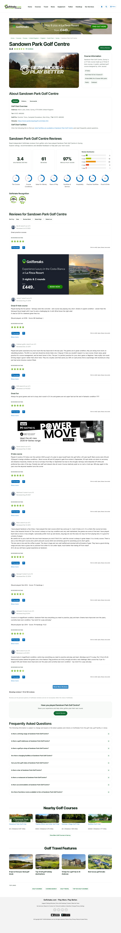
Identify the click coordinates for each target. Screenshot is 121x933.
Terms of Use (68, 919)
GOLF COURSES (37, 889)
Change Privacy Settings (78, 906)
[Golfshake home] (12, 7)
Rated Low (49, 219)
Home (30, 7)
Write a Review (105, 48)
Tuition (70, 7)
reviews (29, 49)
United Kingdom (34, 38)
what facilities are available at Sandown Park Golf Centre (54, 128)
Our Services (89, 7)
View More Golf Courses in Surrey (60, 835)
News (53, 7)
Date (17, 219)
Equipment (61, 7)
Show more (15, 337)
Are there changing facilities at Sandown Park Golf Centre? (31, 755)
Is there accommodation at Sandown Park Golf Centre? (30, 785)
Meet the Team (75, 903)
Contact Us (52, 906)
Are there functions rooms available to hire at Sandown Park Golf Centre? (36, 792)
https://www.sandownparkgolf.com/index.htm (33, 121)
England (43, 38)
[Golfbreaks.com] (60, 274)
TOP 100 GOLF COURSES (80, 889)
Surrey (57, 38)
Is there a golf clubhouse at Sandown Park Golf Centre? (30, 741)
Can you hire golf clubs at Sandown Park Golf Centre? (30, 763)
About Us (46, 906)
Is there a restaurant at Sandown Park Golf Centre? (29, 777)
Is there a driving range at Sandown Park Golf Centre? (30, 734)
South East (50, 38)
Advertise (68, 906)
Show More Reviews (60, 687)
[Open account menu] (102, 7)
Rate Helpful (16, 247)
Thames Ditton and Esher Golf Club (47, 824)
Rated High (38, 219)
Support (44, 903)
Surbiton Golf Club (94, 824)
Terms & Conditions (60, 906)
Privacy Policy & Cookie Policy (80, 919)
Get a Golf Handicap (61, 903)
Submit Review (60, 713)
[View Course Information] (21, 818)
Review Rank (27, 219)
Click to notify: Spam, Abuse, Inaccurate (100, 247)
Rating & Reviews (51, 903)
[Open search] (106, 7)
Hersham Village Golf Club (70, 824)
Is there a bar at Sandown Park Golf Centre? (26, 770)
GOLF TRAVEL (64, 889)
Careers (69, 903)
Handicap (79, 7)
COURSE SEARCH (51, 889)
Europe (25, 38)
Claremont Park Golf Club (17, 824)
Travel (46, 7)
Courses (38, 7)
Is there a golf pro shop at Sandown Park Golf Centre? (30, 748)
